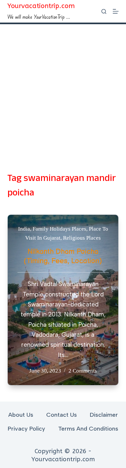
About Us (20, 414)
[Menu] (116, 11)
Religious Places (82, 238)
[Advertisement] (63, 90)
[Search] (103, 11)
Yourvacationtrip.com (41, 6)
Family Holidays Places (59, 229)
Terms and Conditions (88, 428)
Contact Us (61, 414)
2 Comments (82, 371)
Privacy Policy (26, 428)
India (24, 229)
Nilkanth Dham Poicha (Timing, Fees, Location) (63, 256)
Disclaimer (104, 414)
